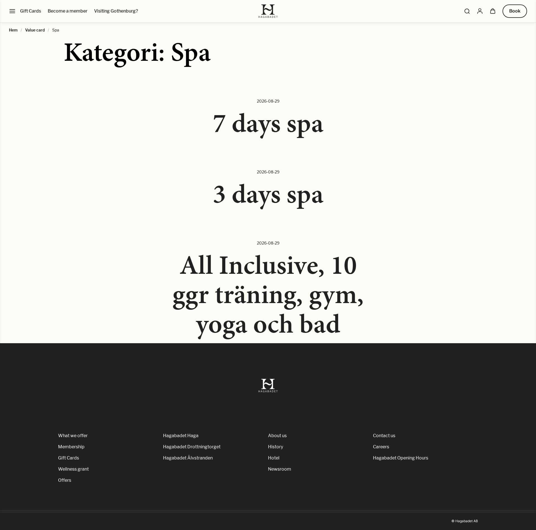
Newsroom (279, 469)
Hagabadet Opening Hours (400, 458)
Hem (13, 30)
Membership (71, 446)
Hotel (273, 458)
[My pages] (480, 11)
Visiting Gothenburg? (116, 11)
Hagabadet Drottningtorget (192, 446)
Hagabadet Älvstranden (188, 458)
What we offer (73, 435)
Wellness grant (73, 469)
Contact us (384, 435)
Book (514, 11)
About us (277, 435)
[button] (467, 11)
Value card (35, 30)
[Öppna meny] (12, 11)
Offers (64, 480)
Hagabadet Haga (180, 435)
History (275, 446)
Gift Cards (30, 11)
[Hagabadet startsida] (268, 11)
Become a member (67, 11)
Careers (381, 446)
